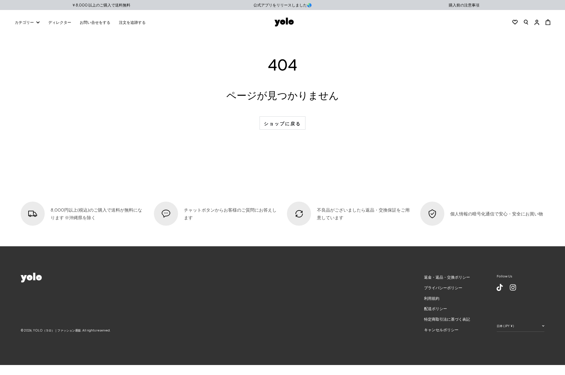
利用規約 (431, 298)
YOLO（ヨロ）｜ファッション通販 (57, 330)
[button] (526, 22)
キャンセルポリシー (441, 329)
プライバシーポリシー (443, 287)
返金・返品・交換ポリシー (447, 277)
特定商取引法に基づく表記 (447, 319)
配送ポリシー (435, 308)
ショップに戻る (282, 123)
